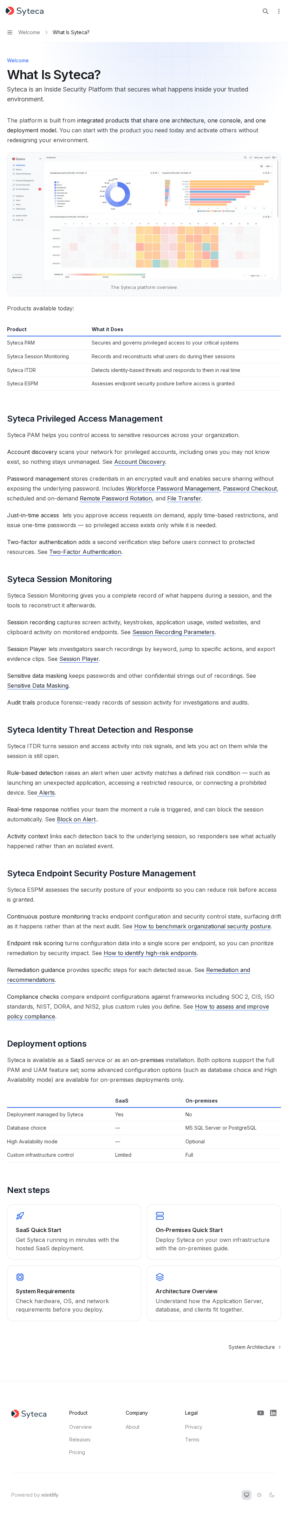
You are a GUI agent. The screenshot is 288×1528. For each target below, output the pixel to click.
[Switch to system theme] (246, 1495)
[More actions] (278, 11)
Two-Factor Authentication (85, 551)
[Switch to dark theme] (272, 1495)
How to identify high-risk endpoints (150, 952)
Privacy (193, 1427)
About (132, 1427)
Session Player (79, 658)
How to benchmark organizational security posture (202, 926)
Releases (80, 1439)
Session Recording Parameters (173, 632)
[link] (74, 1232)
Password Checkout (250, 488)
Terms (192, 1439)
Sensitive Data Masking (37, 685)
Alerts (47, 792)
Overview (80, 1427)
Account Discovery (139, 461)
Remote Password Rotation (116, 498)
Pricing (77, 1452)
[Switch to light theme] (259, 1495)
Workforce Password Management (173, 488)
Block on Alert (76, 819)
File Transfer (184, 498)
